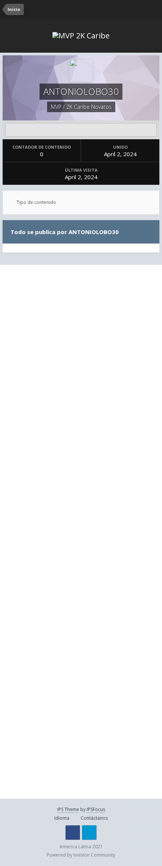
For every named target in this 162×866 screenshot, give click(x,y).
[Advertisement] (81, 355)
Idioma (62, 818)
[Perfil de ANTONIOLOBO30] (81, 130)
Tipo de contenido (35, 202)
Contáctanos (94, 818)
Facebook (73, 832)
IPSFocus (96, 809)
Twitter (89, 832)
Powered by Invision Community (81, 855)
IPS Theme (68, 809)
